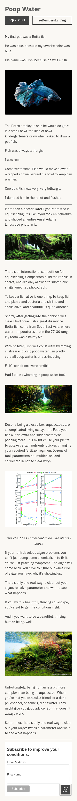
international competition (40, 272)
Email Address (16, 762)
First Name (14, 774)
